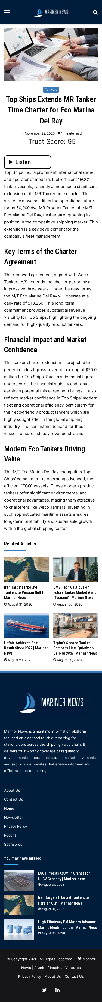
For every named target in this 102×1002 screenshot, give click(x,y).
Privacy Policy (15, 826)
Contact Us (13, 799)
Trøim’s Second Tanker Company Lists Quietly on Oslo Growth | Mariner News (75, 648)
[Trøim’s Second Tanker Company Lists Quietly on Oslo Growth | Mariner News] (75, 625)
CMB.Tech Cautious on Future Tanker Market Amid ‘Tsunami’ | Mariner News (75, 592)
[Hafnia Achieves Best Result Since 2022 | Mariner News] (26, 625)
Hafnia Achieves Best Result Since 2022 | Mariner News (26, 648)
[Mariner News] (51, 12)
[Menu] (7, 14)
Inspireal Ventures (65, 967)
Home (9, 808)
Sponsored (13, 844)
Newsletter (13, 817)
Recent (10, 835)
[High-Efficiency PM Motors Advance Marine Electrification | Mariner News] (19, 929)
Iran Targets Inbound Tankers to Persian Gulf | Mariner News (23, 592)
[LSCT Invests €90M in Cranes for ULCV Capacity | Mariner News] (19, 880)
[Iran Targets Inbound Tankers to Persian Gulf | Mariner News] (26, 569)
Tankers (51, 89)
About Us (12, 790)
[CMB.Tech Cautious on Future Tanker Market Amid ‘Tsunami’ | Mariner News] (75, 569)
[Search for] (95, 14)
